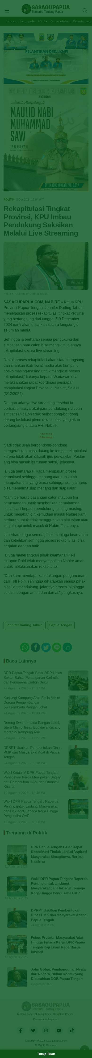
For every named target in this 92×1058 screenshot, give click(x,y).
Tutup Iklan (46, 1054)
